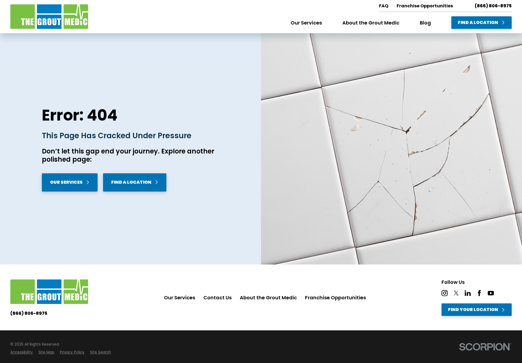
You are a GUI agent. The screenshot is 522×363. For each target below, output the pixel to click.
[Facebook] (479, 293)
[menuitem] (21, 352)
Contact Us (217, 297)
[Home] (49, 16)
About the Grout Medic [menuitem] (370, 22)
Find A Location (478, 22)
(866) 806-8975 (493, 6)
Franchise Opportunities (335, 297)
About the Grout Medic (268, 297)
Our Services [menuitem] (306, 22)
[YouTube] (491, 293)
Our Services (66, 182)
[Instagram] (445, 293)
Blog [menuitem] (425, 22)
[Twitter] (456, 293)
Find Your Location (473, 309)
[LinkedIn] (468, 293)
